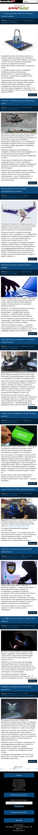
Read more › (32, 95)
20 (25, 768)
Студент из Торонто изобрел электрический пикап (17, 489)
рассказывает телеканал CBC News (17, 526)
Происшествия (29, 346)
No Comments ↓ (13, 22)
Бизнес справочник (19, 786)
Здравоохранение (6, 695)
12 (20, 768)
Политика (29, 107)
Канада (27, 195)
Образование (5, 197)
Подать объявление (19, 784)
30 (28, 768)
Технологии (29, 20)
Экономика (4, 22)
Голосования (19, 788)
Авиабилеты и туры (19, 790)
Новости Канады (19, 780)
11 (17, 768)
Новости (29, 493)
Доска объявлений (19, 782)
